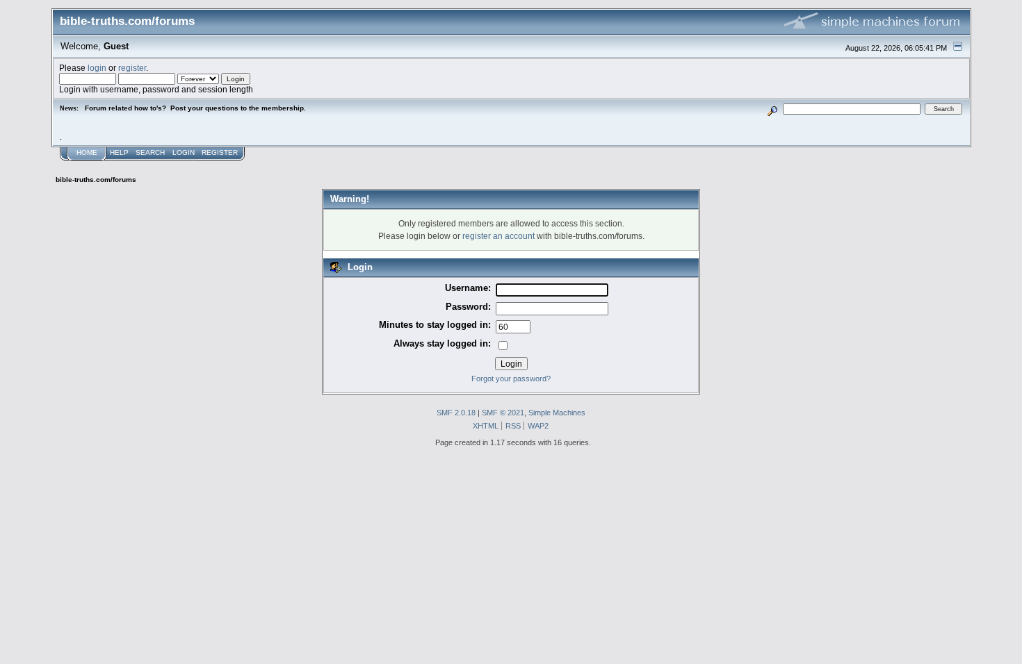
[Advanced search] (772, 109)
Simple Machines (556, 412)
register (132, 67)
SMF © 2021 (503, 412)
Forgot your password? (511, 378)
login (97, 67)
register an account (498, 235)
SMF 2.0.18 (456, 412)
